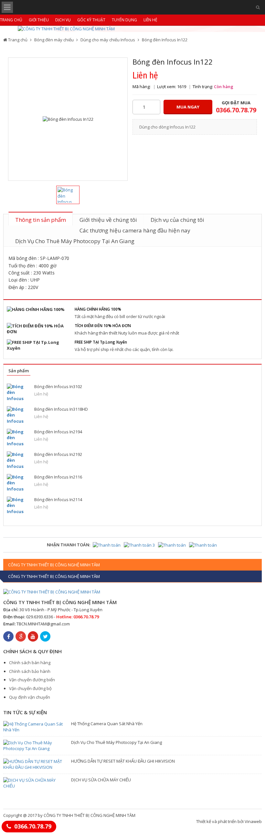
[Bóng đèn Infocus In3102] (18, 392)
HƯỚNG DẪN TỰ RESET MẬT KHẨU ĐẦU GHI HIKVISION (123, 761)
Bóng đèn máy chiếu (54, 40)
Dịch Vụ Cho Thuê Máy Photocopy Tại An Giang (74, 241)
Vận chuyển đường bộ (30, 688)
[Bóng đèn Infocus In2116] (18, 483)
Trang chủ (11, 20)
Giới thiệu (39, 20)
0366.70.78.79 (32, 826)
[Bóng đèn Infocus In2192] (18, 460)
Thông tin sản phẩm (40, 219)
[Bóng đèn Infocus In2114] (18, 505)
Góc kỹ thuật (91, 20)
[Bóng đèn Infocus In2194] (18, 438)
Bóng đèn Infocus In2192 (58, 454)
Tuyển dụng (124, 20)
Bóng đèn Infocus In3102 (58, 386)
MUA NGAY (187, 107)
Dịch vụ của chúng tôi (177, 219)
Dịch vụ (63, 20)
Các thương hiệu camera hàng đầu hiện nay (135, 230)
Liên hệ (150, 20)
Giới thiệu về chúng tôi (108, 219)
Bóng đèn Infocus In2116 (58, 477)
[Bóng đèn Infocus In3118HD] (18, 415)
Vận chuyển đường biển (32, 680)
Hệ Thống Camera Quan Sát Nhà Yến (107, 723)
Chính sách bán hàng (29, 662)
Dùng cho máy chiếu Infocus (107, 40)
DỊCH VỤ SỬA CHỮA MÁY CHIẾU (101, 780)
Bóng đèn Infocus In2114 (58, 499)
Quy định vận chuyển (29, 697)
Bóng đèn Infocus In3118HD (61, 409)
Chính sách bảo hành (29, 671)
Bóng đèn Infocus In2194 (58, 432)
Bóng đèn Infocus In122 (164, 40)
